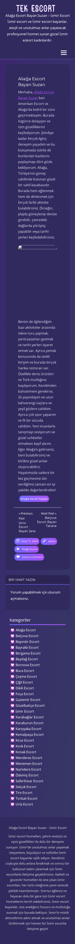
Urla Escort (24, 804)
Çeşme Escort (26, 676)
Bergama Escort (28, 653)
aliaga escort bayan (34, 499)
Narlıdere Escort (28, 769)
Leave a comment (32, 557)
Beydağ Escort (27, 659)
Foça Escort (25, 694)
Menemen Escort (29, 763)
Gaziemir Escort (28, 699)
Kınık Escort (25, 746)
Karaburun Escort (30, 723)
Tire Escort (24, 792)
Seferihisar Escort (29, 781)
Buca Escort (25, 670)
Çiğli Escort (24, 682)
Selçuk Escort (26, 787)
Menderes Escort (29, 757)
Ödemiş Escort (27, 775)
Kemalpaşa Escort (30, 734)
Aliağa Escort (29, 549)
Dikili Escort (25, 688)
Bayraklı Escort (27, 647)
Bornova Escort (28, 665)
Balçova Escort (27, 636)
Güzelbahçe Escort (30, 705)
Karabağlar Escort (30, 717)
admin (51, 541)
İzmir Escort (25, 711)
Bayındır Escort (27, 641)
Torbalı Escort (27, 798)
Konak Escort (26, 752)
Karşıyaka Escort (28, 728)
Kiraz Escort (25, 740)
